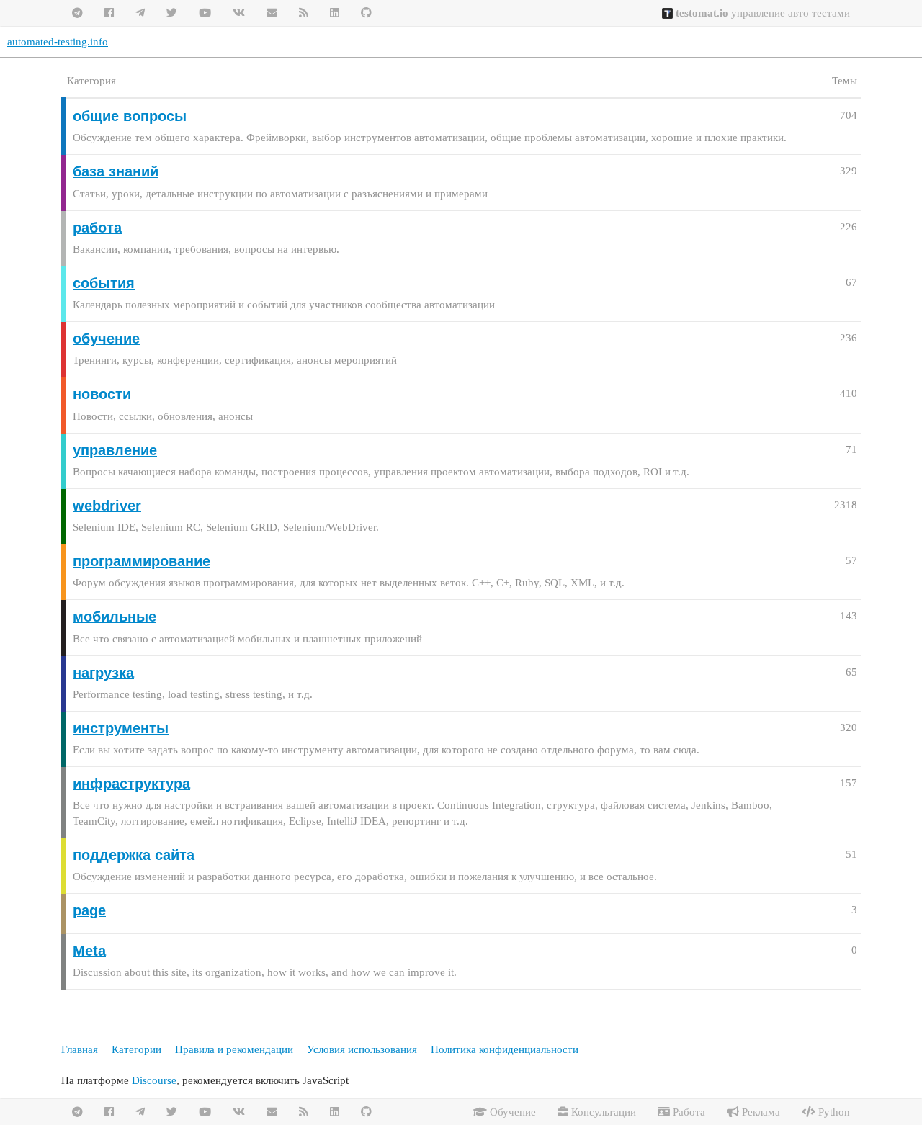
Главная (79, 1049)
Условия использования (362, 1049)
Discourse (154, 1080)
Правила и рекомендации (234, 1049)
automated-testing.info (57, 42)
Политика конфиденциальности (504, 1049)
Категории (136, 1049)
